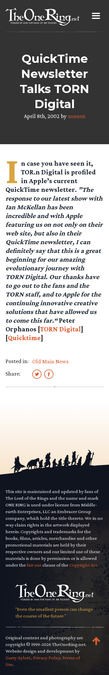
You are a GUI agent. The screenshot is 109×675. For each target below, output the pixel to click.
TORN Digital (60, 329)
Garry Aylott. (18, 657)
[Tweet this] (37, 373)
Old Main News (50, 361)
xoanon (76, 116)
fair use (34, 565)
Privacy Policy (46, 657)
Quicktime (24, 338)
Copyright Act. (83, 565)
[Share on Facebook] (48, 373)
